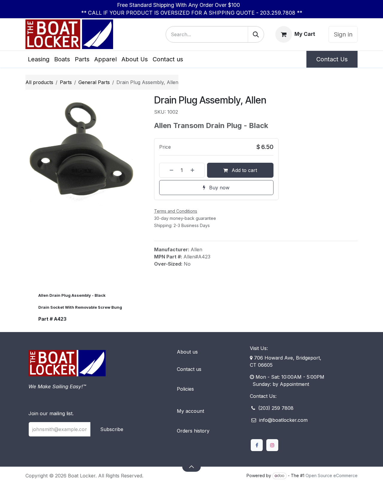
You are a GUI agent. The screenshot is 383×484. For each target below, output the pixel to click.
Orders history (193, 431)
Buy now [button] (219, 188)
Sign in (343, 34)
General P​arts (94, 82)
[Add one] (196, 170)
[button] (191, 466)
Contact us (189, 369)
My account (190, 411)
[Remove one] (167, 170)
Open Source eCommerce (332, 475)
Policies (185, 389)
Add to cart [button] (243, 170)
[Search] (256, 34)
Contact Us (332, 59)
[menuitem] (38, 59)
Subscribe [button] (111, 429)
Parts (66, 82)
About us (187, 352)
